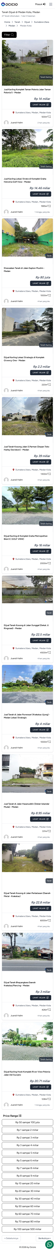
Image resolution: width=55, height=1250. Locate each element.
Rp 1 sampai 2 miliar (27, 1129)
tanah (49, 256)
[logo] (9, 4)
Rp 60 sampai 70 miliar (27, 1213)
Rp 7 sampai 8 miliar (27, 1168)
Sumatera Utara (41, 22)
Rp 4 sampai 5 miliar (27, 1152)
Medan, (35, 112)
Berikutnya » (44, 1238)
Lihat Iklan (39, 105)
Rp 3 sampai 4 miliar (27, 1145)
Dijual (27, 22)
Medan (12, 25)
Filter (7, 34)
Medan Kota (45, 112)
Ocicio (33, 1247)
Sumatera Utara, (23, 112)
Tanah (17, 22)
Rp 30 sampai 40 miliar (27, 1198)
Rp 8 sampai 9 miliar (27, 1175)
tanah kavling (46, 77)
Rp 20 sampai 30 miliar (27, 1191)
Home (7, 22)
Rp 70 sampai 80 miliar (27, 1221)
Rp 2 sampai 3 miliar (27, 1137)
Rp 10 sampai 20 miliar (27, 1183)
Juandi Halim (17, 122)
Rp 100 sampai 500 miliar (27, 1229)
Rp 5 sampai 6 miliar (27, 1160)
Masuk (39, 4)
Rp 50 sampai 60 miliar (27, 1206)
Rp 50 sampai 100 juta (27, 1122)
